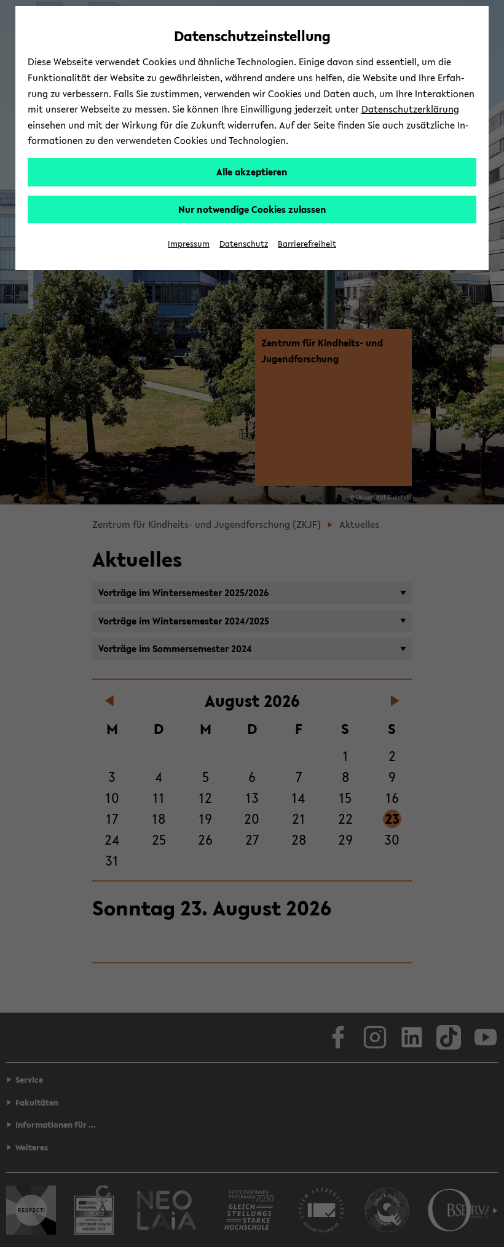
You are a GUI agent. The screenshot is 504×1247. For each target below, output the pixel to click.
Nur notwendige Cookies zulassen (252, 209)
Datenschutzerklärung (410, 109)
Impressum (189, 244)
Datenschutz (243, 244)
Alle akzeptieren (252, 171)
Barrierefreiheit (307, 244)
